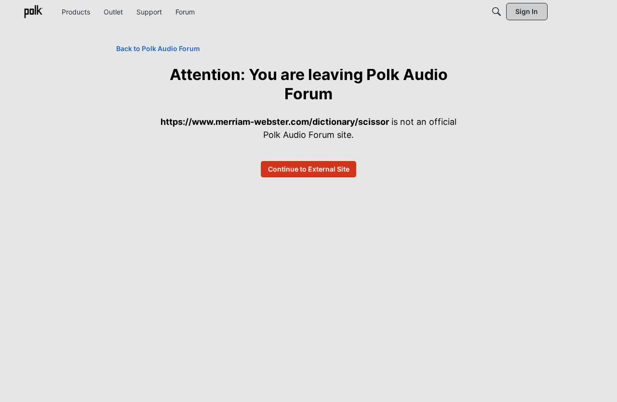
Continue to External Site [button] (308, 169)
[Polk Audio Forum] (33, 11)
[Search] (496, 11)
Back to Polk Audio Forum (158, 48)
